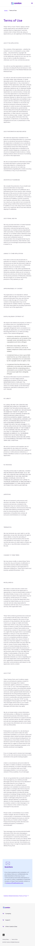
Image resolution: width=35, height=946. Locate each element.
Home (6, 10)
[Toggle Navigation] (32, 3)
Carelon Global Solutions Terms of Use (15, 896)
